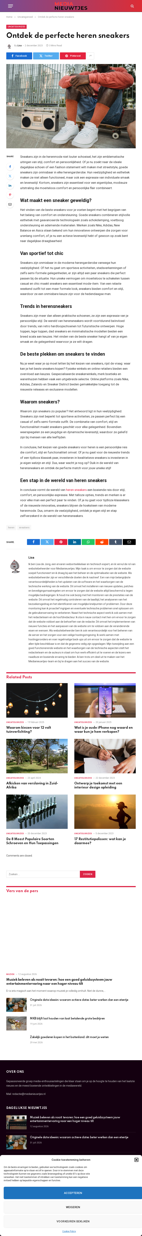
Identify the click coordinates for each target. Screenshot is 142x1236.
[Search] (132, 6)
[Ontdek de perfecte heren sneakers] (71, 106)
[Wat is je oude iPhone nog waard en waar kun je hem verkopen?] (105, 700)
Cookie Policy (69, 1231)
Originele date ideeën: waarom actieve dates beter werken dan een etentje (79, 1000)
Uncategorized (16, 26)
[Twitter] (10, 176)
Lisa (19, 45)
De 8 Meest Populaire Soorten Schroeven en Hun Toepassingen (32, 841)
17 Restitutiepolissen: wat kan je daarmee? (100, 841)
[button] (136, 1160)
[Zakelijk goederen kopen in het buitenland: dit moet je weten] (16, 1042)
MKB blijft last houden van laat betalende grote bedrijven (67, 1018)
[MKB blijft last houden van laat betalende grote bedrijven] (16, 1023)
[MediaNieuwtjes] (71, 6)
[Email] (10, 204)
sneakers (24, 527)
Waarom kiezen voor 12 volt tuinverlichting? (28, 729)
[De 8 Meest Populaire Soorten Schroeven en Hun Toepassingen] (37, 812)
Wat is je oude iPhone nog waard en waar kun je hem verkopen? (103, 729)
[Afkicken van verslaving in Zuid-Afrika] (37, 756)
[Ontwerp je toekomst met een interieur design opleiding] (105, 756)
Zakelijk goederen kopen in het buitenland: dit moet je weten (69, 1037)
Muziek (10, 974)
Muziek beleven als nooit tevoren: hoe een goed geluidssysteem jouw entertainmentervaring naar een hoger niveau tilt (59, 981)
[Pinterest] (10, 194)
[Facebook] (10, 166)
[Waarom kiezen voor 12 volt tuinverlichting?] (37, 700)
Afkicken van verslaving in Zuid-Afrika (32, 785)
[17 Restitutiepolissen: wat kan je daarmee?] (105, 812)
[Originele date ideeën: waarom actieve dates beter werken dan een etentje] (16, 1005)
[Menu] (10, 6)
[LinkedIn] (10, 185)
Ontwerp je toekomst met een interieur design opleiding (98, 785)
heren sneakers (76, 490)
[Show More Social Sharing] (90, 55)
